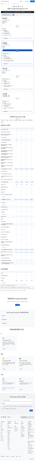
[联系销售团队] (27, 1)
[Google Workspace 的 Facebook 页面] (8, 417)
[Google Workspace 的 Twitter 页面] (1, 417)
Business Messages (30, 451)
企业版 (8, 435)
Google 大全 (7, 456)
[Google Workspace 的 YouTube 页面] (3, 417)
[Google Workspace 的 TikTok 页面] (10, 417)
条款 (20, 456)
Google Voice (16, 429)
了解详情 (4, 348)
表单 (1, 435)
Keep (1, 438)
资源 (21, 421)
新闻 (28, 438)
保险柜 (8, 426)
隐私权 (17, 456)
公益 (8, 447)
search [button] (21, 417)
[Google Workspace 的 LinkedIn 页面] (5, 417)
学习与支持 (29, 421)
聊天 (1, 426)
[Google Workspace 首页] (5, 1)
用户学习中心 (30, 426)
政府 (8, 444)
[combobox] (17, 403)
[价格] (14, 4)
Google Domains (30, 445)
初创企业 (9, 432)
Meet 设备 (15, 427)
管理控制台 (9, 423)
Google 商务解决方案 (31, 448)
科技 (8, 441)
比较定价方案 (16, 423)
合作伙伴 (22, 429)
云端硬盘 (2, 429)
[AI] (11, 4)
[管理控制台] (21, 1)
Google (2, 456)
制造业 (8, 438)
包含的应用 (2, 421)
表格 (1, 432)
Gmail (1, 423)
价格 (15, 421)
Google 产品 (12, 456)
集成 (21, 432)
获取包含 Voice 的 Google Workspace (9, 387)
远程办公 (22, 423)
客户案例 (22, 426)
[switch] (14, 14)
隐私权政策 (10, 408)
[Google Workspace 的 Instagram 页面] (7, 417)
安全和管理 (9, 421)
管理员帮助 (29, 423)
